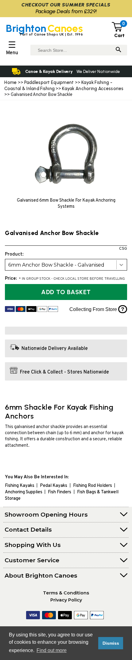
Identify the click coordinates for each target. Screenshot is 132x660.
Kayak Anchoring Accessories (92, 88)
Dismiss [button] (111, 643)
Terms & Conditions (66, 593)
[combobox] (66, 265)
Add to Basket (66, 292)
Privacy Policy (66, 600)
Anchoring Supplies (23, 492)
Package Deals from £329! (66, 11)
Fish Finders (59, 492)
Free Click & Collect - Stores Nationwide (64, 372)
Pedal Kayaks (53, 486)
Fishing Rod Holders (92, 486)
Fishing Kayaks (19, 486)
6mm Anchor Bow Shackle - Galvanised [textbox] (56, 265)
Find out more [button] (52, 650)
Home (10, 82)
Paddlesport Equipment (49, 82)
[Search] (118, 50)
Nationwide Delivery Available (54, 349)
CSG (123, 248)
